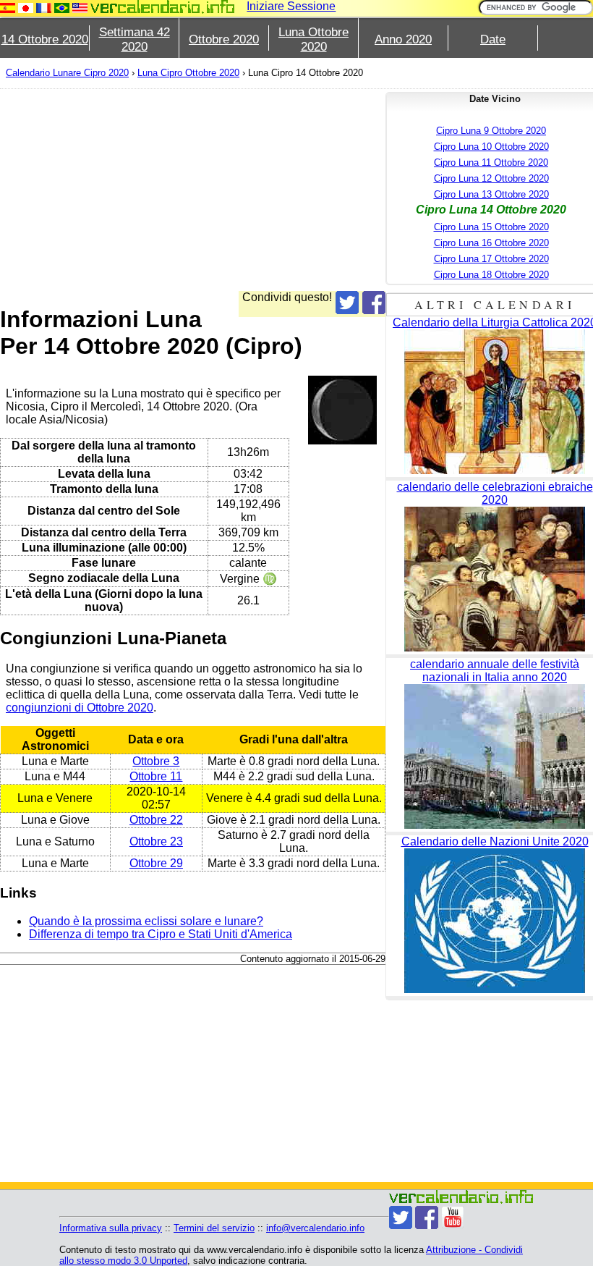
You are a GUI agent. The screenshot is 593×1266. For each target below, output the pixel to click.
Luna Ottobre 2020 (313, 39)
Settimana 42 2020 (134, 39)
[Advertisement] (192, 189)
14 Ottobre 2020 (44, 39)
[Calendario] (162, 7)
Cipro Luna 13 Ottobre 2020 (491, 194)
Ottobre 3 (155, 761)
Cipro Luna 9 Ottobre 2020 (491, 130)
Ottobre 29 (156, 863)
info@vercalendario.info (315, 1228)
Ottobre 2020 (224, 39)
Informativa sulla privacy (110, 1228)
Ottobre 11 (155, 776)
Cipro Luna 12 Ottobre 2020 (491, 178)
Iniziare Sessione (291, 6)
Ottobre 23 (156, 841)
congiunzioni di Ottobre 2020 (79, 707)
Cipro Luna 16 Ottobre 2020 (491, 242)
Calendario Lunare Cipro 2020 (67, 72)
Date (492, 39)
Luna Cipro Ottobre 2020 (188, 72)
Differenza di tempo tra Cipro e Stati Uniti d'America (160, 934)
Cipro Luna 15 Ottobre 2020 (491, 226)
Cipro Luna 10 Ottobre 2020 (491, 146)
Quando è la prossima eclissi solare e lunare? (146, 921)
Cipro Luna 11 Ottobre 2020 (491, 162)
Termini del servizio (214, 1228)
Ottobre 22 (156, 820)
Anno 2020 (403, 39)
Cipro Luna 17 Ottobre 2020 (491, 258)
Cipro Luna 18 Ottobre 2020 (491, 274)
